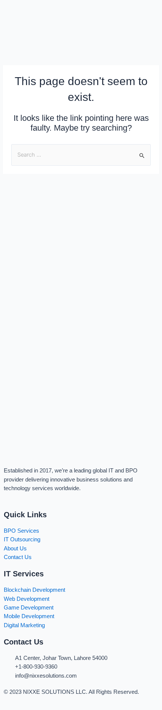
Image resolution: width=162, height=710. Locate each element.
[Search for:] (81, 155)
